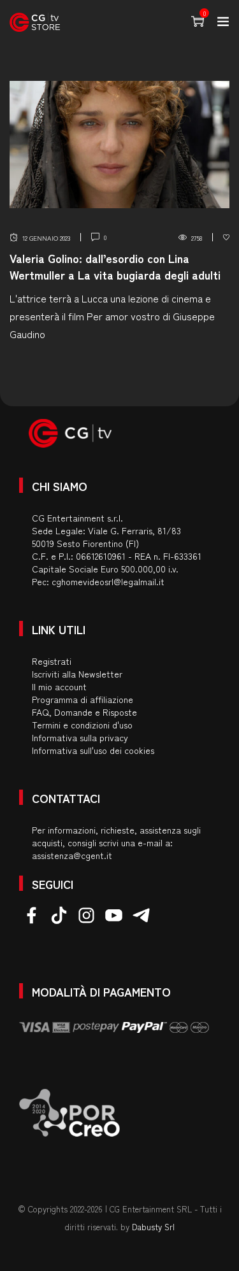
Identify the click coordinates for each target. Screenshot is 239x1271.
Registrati (51, 661)
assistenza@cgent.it (72, 855)
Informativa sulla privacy (80, 737)
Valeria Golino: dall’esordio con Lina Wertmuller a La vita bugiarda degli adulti (115, 266)
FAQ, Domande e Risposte (84, 712)
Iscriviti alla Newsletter (77, 673)
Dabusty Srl (153, 1227)
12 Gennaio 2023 (46, 238)
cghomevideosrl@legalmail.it (108, 581)
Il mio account (59, 686)
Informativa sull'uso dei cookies (93, 750)
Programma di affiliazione (82, 699)
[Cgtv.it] (35, 22)
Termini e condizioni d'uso (82, 724)
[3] (226, 237)
